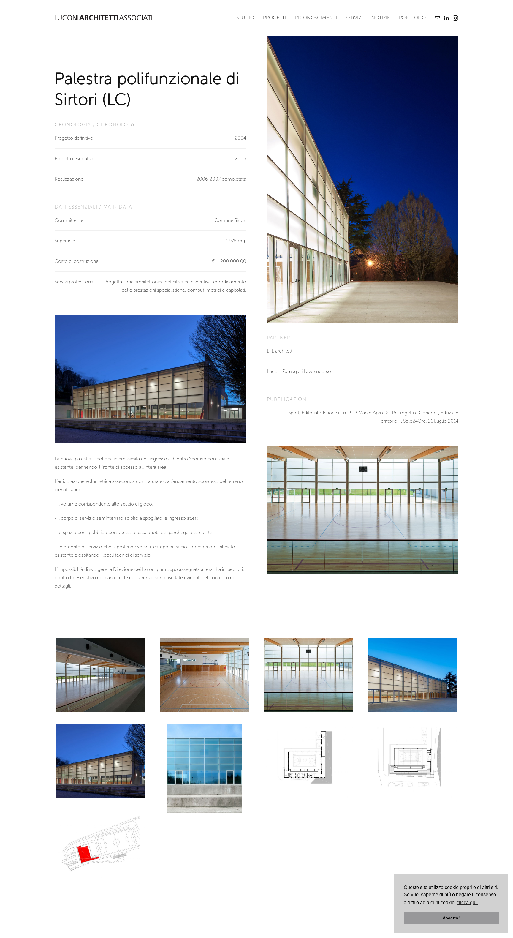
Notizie (380, 17)
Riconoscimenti (316, 17)
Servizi (354, 17)
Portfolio (412, 17)
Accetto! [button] (451, 917)
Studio (245, 17)
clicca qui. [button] (467, 902)
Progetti (274, 17)
